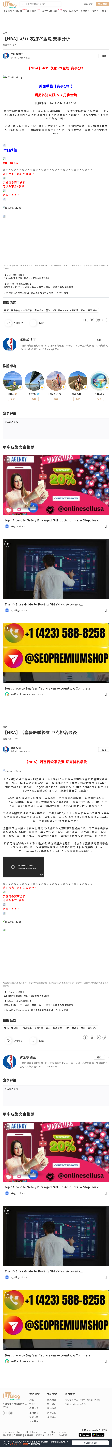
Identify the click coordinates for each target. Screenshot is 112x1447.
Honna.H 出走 (78, 393)
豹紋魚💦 (34, 393)
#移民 (83, 1404)
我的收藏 (51, 1408)
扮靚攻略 (57, 287)
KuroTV (99, 393)
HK (29, 1432)
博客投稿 (34, 1421)
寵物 (48, 287)
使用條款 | (30, 1435)
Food (46, 1432)
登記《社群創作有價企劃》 (37, 278)
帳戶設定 (51, 1404)
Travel (21, 1432)
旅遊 (27, 287)
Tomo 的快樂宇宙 (56, 393)
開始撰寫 (102, 4)
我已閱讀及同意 (90, 1442)
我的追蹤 (51, 1412)
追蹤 (104, 55)
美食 (34, 287)
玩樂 (5, 33)
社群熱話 (31, 10)
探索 (64, 10)
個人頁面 (51, 1399)
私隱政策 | (42, 1435)
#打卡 (82, 1399)
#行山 (75, 1399)
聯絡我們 (63, 1435)
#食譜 (90, 1399)
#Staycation (72, 1404)
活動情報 (69, 287)
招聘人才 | (53, 1435)
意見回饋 (34, 1417)
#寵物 (68, 1399)
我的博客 (51, 1417)
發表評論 (11, 422)
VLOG (32, 1404)
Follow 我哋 (62, 292)
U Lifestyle (10, 1432)
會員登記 (88, 4)
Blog (55, 1432)
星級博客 (85, 10)
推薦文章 (73, 10)
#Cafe (97, 1399)
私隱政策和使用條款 (19, 1444)
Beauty (37, 1432)
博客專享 (96, 10)
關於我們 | (8, 1435)
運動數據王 (17, 54)
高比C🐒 (13, 393)
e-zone (63, 1432)
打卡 (20, 287)
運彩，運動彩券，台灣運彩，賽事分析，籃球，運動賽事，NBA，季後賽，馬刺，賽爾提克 (50, 310)
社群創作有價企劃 (12, 10)
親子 (41, 287)
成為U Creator (49, 10)
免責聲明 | (19, 1435)
